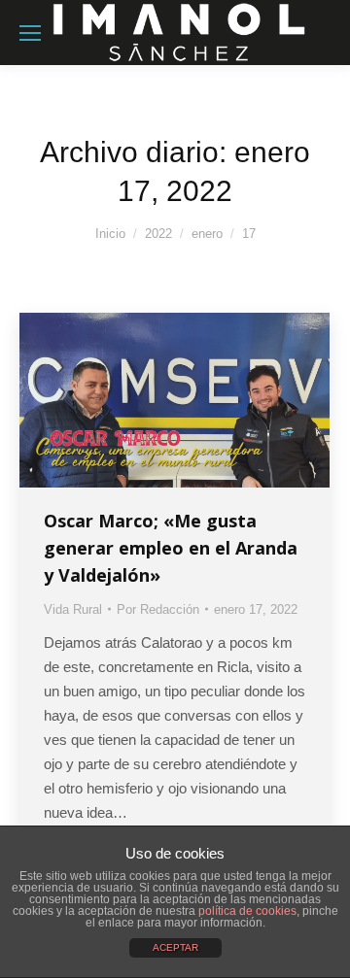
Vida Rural (73, 609)
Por (158, 609)
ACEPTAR (175, 947)
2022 (158, 233)
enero (207, 233)
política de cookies (247, 911)
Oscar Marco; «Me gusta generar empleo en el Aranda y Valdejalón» (171, 548)
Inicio (110, 233)
